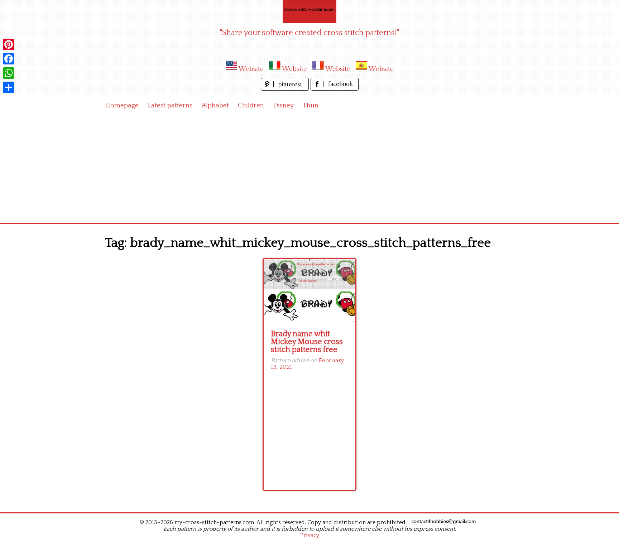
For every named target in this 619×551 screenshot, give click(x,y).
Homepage (122, 105)
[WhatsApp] (8, 73)
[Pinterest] (8, 44)
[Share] (8, 87)
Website (251, 69)
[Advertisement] (309, 169)
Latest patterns (170, 105)
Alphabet (215, 105)
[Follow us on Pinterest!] (286, 88)
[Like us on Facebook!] (335, 88)
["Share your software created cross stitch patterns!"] (309, 11)
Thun (310, 105)
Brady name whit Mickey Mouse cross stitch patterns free (307, 341)
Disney (283, 105)
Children (251, 105)
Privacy (309, 535)
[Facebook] (8, 59)
